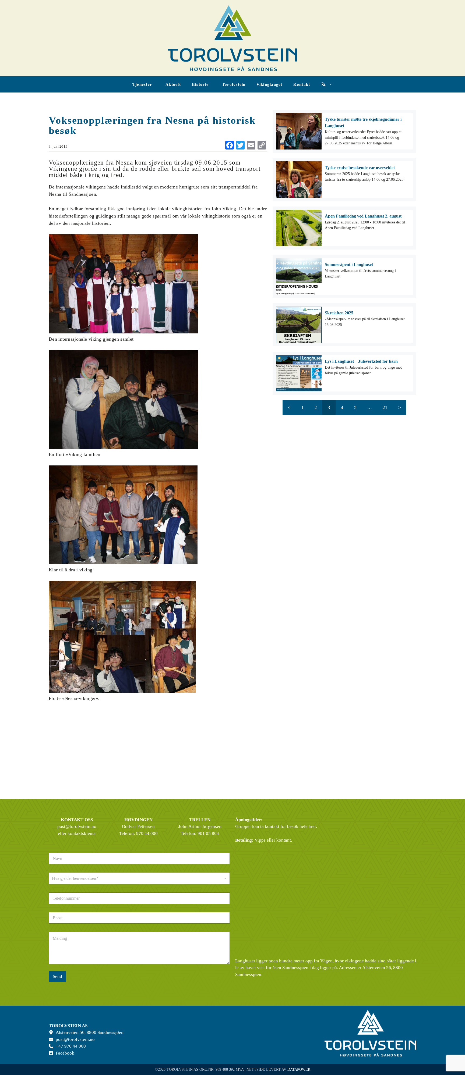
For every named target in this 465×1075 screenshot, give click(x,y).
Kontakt (301, 84)
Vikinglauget (269, 84)
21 (385, 407)
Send (57, 976)
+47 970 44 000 (71, 1046)
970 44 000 (147, 833)
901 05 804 (208, 833)
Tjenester (142, 84)
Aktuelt (173, 84)
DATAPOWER (298, 1069)
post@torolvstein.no (76, 826)
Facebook (65, 1053)
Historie (200, 84)
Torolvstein (234, 84)
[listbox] (139, 878)
